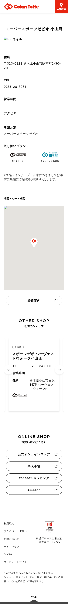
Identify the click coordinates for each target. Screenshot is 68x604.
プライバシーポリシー (17, 531)
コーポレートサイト (15, 561)
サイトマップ (11, 546)
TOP (34, 597)
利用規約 (9, 523)
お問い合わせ (11, 538)
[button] (34, 243)
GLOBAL (9, 554)
